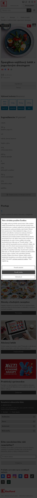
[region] (18, 249)
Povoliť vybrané (18, 267)
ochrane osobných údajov (20, 259)
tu (7, 261)
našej (5, 223)
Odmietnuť (18, 277)
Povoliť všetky (18, 272)
